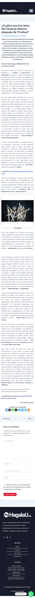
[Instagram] (25, 410)
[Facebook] (6, 410)
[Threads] (16, 410)
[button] (31, 594)
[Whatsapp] (12, 410)
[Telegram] (19, 410)
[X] (9, 410)
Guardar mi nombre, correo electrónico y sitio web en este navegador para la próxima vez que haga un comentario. (17, 487)
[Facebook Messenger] (22, 410)
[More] (28, 410)
